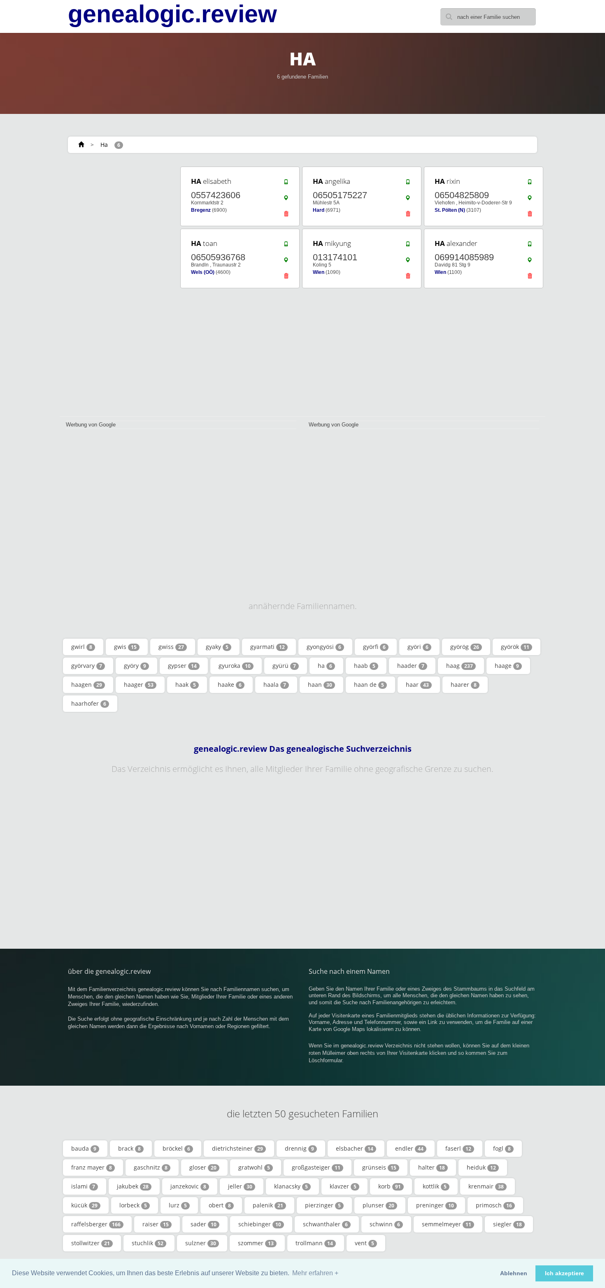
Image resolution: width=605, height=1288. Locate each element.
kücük (84, 1205)
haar (417, 684)
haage (507, 665)
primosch (494, 1205)
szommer (256, 1243)
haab (364, 665)
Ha (104, 144)
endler (409, 1148)
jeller (240, 1186)
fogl (502, 1148)
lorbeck (133, 1205)
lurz (178, 1205)
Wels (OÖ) (202, 272)
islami (83, 1186)
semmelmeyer (446, 1224)
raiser (155, 1224)
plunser (378, 1205)
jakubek (133, 1186)
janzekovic (188, 1186)
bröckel (176, 1148)
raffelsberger (96, 1224)
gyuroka (235, 665)
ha (325, 665)
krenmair (486, 1186)
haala (274, 684)
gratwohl (254, 1167)
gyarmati (267, 647)
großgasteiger (316, 1167)
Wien (318, 272)
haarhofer (88, 703)
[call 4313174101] (408, 246)
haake (230, 684)
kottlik (435, 1186)
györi (417, 647)
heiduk (481, 1167)
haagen (86, 684)
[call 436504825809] (530, 184)
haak (185, 684)
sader (203, 1224)
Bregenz (201, 210)
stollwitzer (90, 1243)
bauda (83, 1148)
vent (364, 1243)
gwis (125, 647)
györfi (374, 647)
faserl (458, 1148)
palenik (268, 1205)
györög (464, 647)
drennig (299, 1148)
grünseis (379, 1167)
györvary (86, 665)
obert (220, 1205)
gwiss (171, 647)
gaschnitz (151, 1167)
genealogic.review (172, 14)
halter (431, 1167)
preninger (435, 1205)
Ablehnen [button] (513, 1273)
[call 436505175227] (408, 184)
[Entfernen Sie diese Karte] (286, 216)
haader (410, 665)
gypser (182, 665)
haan (320, 684)
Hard (318, 210)
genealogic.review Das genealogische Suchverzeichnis (303, 748)
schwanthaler (325, 1224)
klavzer (343, 1186)
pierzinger (323, 1205)
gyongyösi (324, 647)
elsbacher (354, 1148)
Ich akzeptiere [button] (564, 1273)
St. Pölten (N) (450, 210)
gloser (202, 1167)
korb (389, 1186)
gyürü (284, 665)
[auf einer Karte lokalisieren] (286, 200)
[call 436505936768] (286, 246)
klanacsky (291, 1186)
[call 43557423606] (286, 184)
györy (135, 665)
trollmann (314, 1243)
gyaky (217, 647)
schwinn (385, 1224)
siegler (507, 1224)
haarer (464, 684)
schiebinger (259, 1224)
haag (459, 665)
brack (129, 1148)
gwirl (81, 647)
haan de (369, 684)
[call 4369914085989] (530, 246)
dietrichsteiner (237, 1148)
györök (515, 647)
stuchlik (147, 1243)
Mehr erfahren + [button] (315, 1272)
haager (139, 684)
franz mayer (91, 1167)
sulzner (200, 1243)
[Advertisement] (117, 288)
